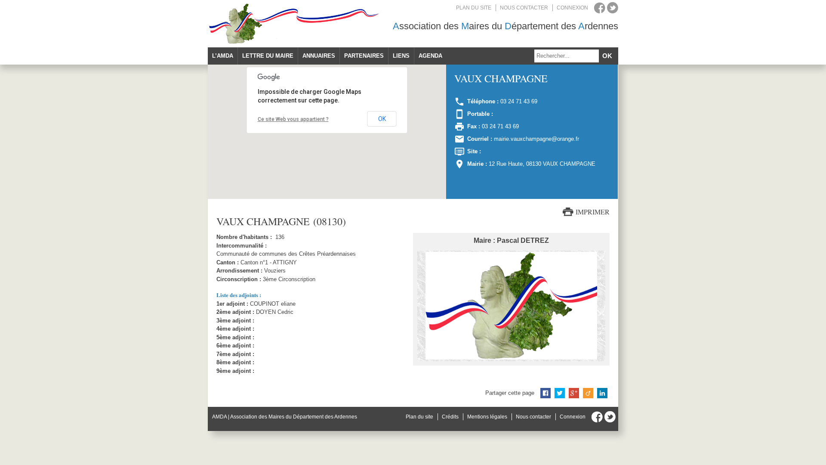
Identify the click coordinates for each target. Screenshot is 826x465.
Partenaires (364, 56)
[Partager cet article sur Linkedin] (602, 393)
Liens (401, 56)
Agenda (430, 56)
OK (382, 118)
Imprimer (593, 212)
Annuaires (318, 56)
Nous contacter (524, 8)
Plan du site (473, 8)
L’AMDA (222, 56)
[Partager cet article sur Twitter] (560, 393)
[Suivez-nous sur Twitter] (612, 7)
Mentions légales (487, 417)
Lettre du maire (267, 56)
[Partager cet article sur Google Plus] (574, 393)
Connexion (572, 8)
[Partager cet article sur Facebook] (545, 393)
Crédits (450, 417)
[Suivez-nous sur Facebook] (599, 7)
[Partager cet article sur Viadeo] (588, 393)
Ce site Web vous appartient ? (293, 119)
